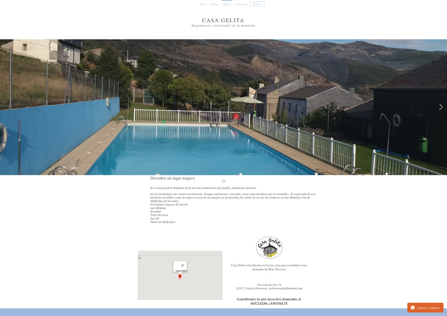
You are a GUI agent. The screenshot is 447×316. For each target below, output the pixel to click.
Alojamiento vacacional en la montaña (223, 25)
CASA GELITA (223, 20)
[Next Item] (441, 107)
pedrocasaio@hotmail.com (285, 288)
